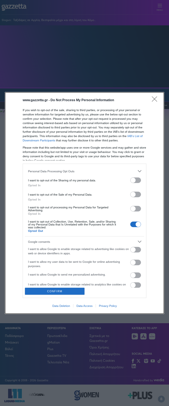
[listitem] (84, 171)
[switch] (135, 180)
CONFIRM (54, 291)
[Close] (156, 100)
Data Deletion (61, 305)
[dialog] (84, 203)
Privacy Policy (108, 305)
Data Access (84, 305)
